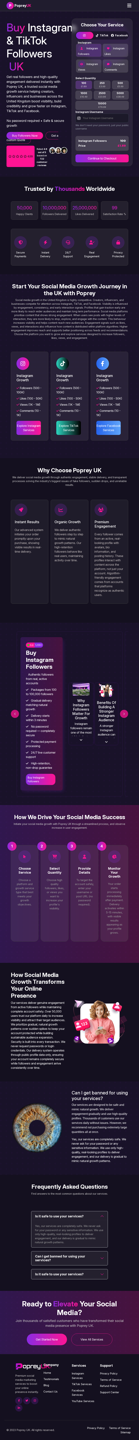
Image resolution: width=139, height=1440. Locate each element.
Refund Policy (108, 1386)
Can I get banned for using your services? (60, 1258)
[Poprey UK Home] (33, 1366)
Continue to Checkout (102, 159)
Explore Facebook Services (108, 428)
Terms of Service (111, 1380)
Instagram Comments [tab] (115, 67)
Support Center (109, 1392)
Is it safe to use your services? (59, 1216)
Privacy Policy (108, 1373)
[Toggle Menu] (129, 5)
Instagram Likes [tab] (115, 52)
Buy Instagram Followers (36, 779)
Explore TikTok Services (68, 428)
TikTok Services (82, 1384)
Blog (46, 1385)
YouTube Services (83, 1401)
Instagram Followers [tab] (88, 52)
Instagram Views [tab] (88, 67)
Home (47, 1372)
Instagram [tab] (84, 36)
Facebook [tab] (121, 36)
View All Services (92, 1339)
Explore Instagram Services (29, 428)
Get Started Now (47, 1339)
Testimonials (51, 1379)
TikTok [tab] (103, 36)
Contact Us (50, 1391)
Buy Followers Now (25, 135)
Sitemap (125, 1432)
